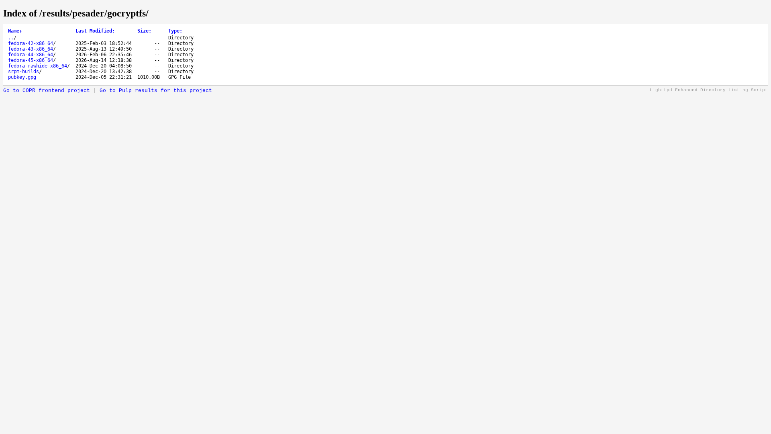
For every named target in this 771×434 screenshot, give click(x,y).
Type (175, 31)
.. (11, 38)
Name (15, 31)
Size (144, 31)
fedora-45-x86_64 (30, 60)
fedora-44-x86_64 (30, 54)
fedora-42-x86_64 (30, 43)
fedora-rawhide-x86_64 (37, 66)
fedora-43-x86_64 (30, 49)
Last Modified (95, 31)
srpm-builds (23, 71)
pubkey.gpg (22, 77)
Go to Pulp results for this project (156, 91)
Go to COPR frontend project (46, 91)
